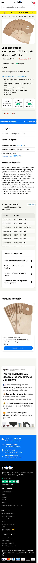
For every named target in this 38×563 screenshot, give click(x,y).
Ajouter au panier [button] (18, 348)
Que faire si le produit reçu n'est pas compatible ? (15, 282)
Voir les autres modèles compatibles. (14, 76)
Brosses (4, 497)
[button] (32, 2)
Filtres (3, 494)
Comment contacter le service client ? (15, 274)
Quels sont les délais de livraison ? (16, 261)
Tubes (4, 502)
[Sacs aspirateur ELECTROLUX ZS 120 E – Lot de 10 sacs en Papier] (18, 319)
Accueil (4, 16)
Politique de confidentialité (17, 553)
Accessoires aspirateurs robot (12, 505)
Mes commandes (8, 543)
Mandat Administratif (9, 546)
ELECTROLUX (21, 145)
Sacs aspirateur (12, 16)
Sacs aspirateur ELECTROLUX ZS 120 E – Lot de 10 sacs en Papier (17, 341)
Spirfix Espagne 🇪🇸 (8, 530)
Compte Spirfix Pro (8, 516)
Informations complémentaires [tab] (13, 134)
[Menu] (5, 2)
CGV (3, 527)
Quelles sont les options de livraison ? (13, 267)
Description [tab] (6, 129)
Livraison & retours (8, 519)
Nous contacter (7, 538)
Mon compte (6, 541)
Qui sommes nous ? (8, 513)
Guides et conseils (8, 524)
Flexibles (4, 500)
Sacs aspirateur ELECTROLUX (27, 16)
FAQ (3, 522)
